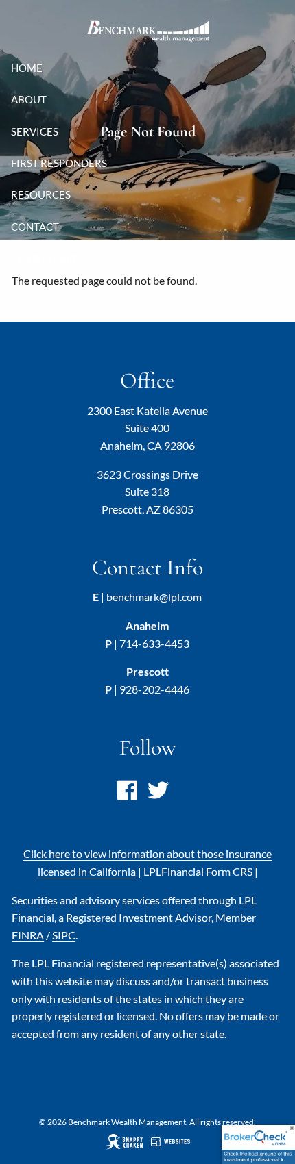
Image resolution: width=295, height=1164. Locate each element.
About (29, 99)
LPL (197, 871)
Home (27, 68)
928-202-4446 (154, 689)
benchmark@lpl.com (154, 596)
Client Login (45, 258)
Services (34, 131)
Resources (41, 194)
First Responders (59, 163)
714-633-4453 (154, 643)
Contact (35, 226)
